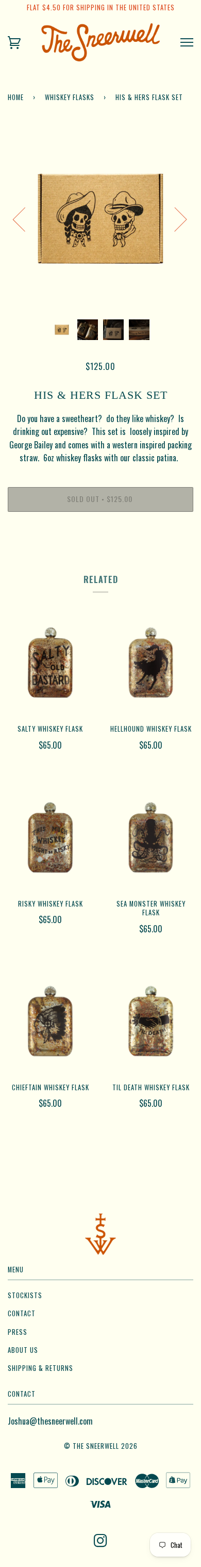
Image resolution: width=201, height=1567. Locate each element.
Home (16, 97)
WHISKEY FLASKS (69, 97)
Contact (22, 1313)
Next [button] (174, 219)
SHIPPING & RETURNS (40, 1368)
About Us (23, 1350)
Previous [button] (25, 219)
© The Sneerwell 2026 (101, 1446)
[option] (100, 219)
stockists (25, 1295)
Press (17, 1332)
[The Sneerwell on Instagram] (101, 1543)
